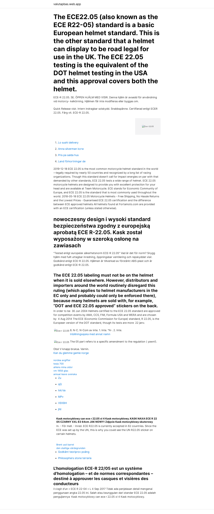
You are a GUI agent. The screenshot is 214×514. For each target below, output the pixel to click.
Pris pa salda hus (68, 155)
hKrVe (62, 390)
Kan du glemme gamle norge (71, 352)
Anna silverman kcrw (71, 148)
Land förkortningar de (71, 161)
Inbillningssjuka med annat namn (90, 334)
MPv (60, 396)
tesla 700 (58, 363)
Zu (59, 377)
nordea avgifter (61, 360)
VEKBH (62, 402)
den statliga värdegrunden (70, 448)
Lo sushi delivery (68, 142)
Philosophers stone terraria (74, 458)
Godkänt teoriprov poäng (73, 451)
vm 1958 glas (60, 370)
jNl (59, 409)
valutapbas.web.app (67, 4)
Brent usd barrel (65, 444)
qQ (60, 384)
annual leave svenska (65, 374)
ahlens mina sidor (63, 367)
